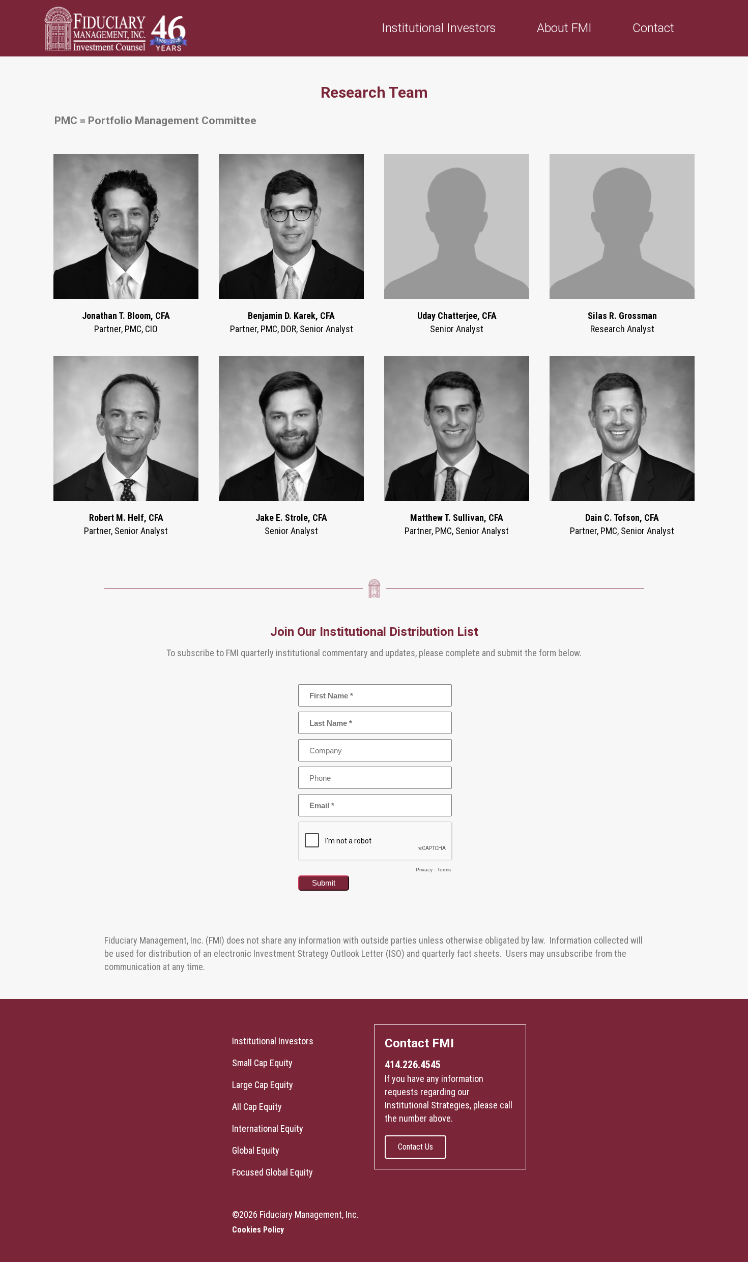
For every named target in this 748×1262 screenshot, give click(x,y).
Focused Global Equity (272, 1172)
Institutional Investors (272, 1041)
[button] (415, 1147)
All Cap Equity (257, 1106)
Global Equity (255, 1150)
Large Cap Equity (262, 1084)
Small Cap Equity (262, 1063)
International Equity (267, 1128)
